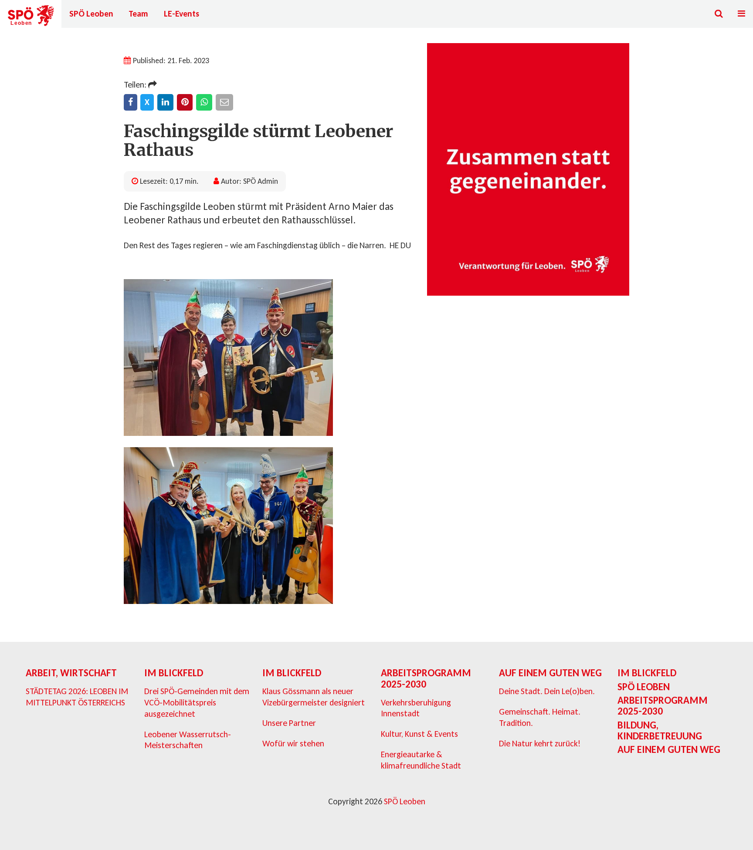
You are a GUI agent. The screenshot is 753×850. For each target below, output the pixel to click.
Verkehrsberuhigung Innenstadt (416, 708)
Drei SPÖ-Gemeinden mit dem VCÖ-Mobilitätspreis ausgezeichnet (196, 702)
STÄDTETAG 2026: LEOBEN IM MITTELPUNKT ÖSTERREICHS (77, 697)
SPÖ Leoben (91, 13)
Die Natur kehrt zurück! (539, 743)
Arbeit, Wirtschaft (71, 673)
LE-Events (181, 13)
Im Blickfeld (173, 673)
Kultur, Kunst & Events (419, 734)
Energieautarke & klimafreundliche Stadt (421, 760)
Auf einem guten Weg (550, 673)
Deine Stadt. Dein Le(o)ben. (547, 691)
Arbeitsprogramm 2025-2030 (426, 678)
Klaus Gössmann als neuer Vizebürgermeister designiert (313, 697)
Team (138, 13)
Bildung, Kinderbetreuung (659, 730)
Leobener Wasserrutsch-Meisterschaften (187, 740)
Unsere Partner (289, 723)
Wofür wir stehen (293, 743)
